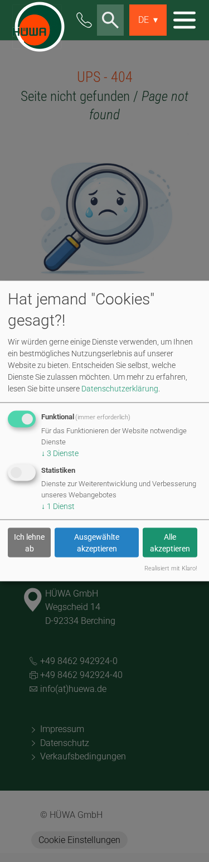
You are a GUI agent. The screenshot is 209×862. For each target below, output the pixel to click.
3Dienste (60, 453)
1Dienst (58, 506)
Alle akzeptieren (170, 542)
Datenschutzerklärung (119, 388)
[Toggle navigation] (184, 20)
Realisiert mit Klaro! (170, 568)
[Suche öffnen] (110, 20)
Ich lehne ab (29, 542)
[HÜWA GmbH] (36, 20)
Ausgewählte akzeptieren (96, 542)
